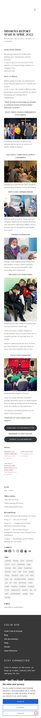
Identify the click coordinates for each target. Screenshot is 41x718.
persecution (22, 583)
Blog (6, 635)
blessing (15, 561)
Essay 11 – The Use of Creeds (15, 519)
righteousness (15, 590)
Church (7, 564)
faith (14, 568)
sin (35, 590)
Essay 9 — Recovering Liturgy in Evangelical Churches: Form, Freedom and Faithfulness (19, 532)
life (10, 583)
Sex (31, 590)
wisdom (25, 594)
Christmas (29, 561)
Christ (22, 561)
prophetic (23, 586)
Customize (20, 707)
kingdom (31, 579)
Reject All (20, 713)
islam (32, 575)
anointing (8, 561)
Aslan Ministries (10, 651)
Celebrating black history (13, 507)
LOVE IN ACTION (27, 452)
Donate (7, 647)
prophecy (14, 586)
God (19, 572)
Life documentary (11, 639)
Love (15, 583)
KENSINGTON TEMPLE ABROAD (10, 453)
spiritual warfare (15, 594)
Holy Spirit (15, 575)
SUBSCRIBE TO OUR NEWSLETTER (20, 428)
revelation (31, 586)
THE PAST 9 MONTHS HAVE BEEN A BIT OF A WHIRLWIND (10, 466)
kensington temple (20, 579)
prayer (7, 586)
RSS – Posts (8, 490)
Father (20, 568)
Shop (6, 643)
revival (7, 590)
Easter (29, 564)
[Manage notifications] (36, 713)
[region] (20, 699)
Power (30, 583)
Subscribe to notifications (13, 607)
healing (31, 572)
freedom (7, 572)
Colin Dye (9, 39)
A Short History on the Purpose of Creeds (20, 516)
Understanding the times (13, 503)
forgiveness (27, 568)
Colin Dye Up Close (11, 499)
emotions (8, 568)
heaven (7, 575)
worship (7, 597)
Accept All (20, 701)
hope (22, 575)
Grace (25, 572)
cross (13, 564)
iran (27, 575)
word (31, 594)
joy (11, 579)
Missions (28, 39)
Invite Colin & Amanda (13, 631)
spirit (6, 594)
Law (6, 583)
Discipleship (21, 564)
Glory (14, 572)
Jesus (6, 579)
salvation (25, 590)
